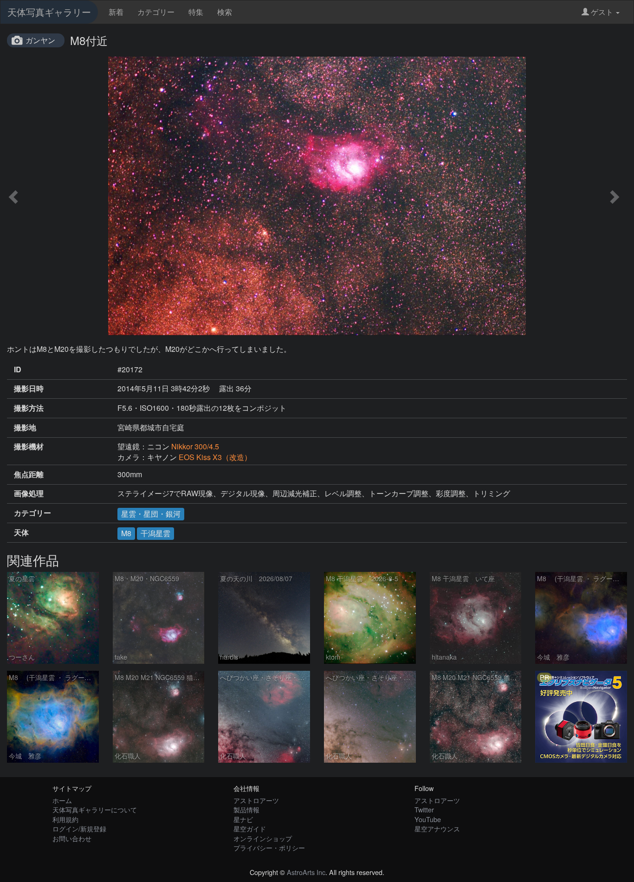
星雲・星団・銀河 (151, 513)
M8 (126, 533)
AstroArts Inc (306, 872)
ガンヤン (40, 40)
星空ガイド (249, 828)
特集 (195, 11)
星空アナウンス (437, 828)
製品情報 (246, 809)
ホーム (62, 800)
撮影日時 (29, 388)
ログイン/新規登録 (79, 828)
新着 (116, 11)
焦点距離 (29, 474)
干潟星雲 (155, 533)
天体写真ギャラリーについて (94, 809)
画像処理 (29, 493)
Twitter (424, 809)
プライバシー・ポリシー (269, 847)
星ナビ (243, 819)
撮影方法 (29, 408)
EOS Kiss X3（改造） (215, 457)
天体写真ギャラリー (49, 12)
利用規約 (65, 819)
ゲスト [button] (602, 11)
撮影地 (25, 427)
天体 (21, 532)
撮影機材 (29, 446)
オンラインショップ (262, 838)
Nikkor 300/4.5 (195, 446)
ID (17, 369)
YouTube (427, 819)
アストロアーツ (256, 800)
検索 (224, 11)
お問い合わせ (71, 838)
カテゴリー (156, 11)
